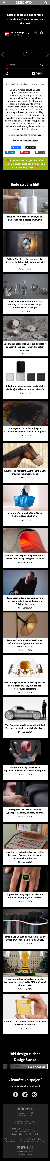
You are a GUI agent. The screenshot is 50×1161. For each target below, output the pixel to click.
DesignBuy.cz (27, 167)
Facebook (15, 1094)
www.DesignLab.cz (25, 1154)
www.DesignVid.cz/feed (29, 1129)
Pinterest (34, 1094)
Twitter (25, 1094)
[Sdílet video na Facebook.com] (16, 146)
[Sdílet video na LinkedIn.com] (10, 151)
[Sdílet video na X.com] (30, 146)
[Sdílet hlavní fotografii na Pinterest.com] (25, 151)
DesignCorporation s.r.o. (14, 1139)
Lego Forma (32, 140)
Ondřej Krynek (38, 83)
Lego (38, 135)
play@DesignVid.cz (28, 1123)
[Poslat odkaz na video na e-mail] (40, 151)
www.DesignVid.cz (25, 1115)
